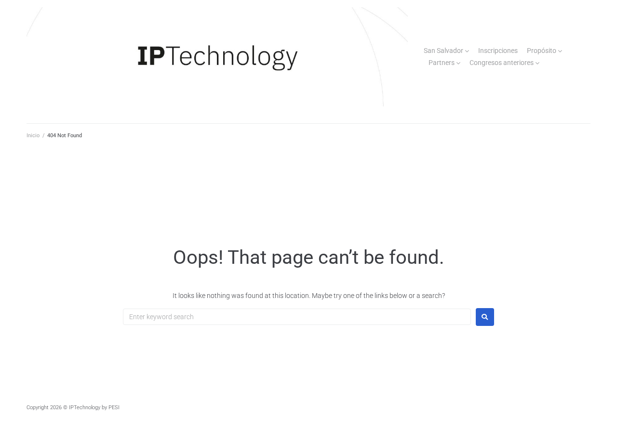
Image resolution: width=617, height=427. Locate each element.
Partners (442, 62)
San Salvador (443, 50)
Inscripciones (498, 50)
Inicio (33, 135)
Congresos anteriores (501, 62)
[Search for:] (297, 317)
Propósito (541, 50)
